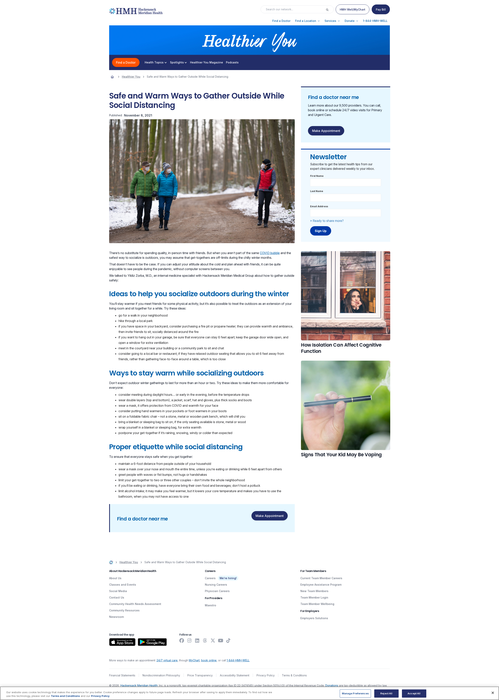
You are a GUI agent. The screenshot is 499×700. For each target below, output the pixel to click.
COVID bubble (270, 253)
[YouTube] (220, 640)
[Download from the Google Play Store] (152, 642)
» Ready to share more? (327, 221)
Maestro (210, 605)
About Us (115, 578)
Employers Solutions (314, 618)
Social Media (118, 591)
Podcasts (232, 62)
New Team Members (314, 591)
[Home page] (112, 76)
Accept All (414, 693)
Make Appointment (270, 516)
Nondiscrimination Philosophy (161, 675)
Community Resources (124, 610)
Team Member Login (314, 597)
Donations (331, 685)
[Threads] (205, 640)
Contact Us (116, 597)
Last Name (316, 191)
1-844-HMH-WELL (238, 660)
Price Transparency (200, 675)
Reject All (386, 693)
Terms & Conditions (294, 675)
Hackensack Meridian (138, 685)
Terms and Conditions (65, 695)
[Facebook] (181, 640)
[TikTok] (228, 640)
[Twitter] (213, 640)
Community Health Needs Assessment (135, 604)
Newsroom (116, 616)
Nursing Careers (216, 584)
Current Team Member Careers (321, 578)
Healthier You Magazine (206, 62)
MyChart (194, 660)
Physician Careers (217, 591)
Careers (210, 578)
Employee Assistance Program (321, 584)
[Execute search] (330, 9)
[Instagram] (189, 640)
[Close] (492, 692)
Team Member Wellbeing (317, 604)
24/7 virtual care (167, 660)
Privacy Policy (266, 675)
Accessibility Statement (234, 675)
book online (209, 660)
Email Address (319, 206)
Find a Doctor (126, 62)
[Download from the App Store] (122, 642)
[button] (281, 20)
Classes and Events (122, 584)
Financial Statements (122, 675)
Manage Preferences (355, 693)
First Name (317, 175)
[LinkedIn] (197, 640)
